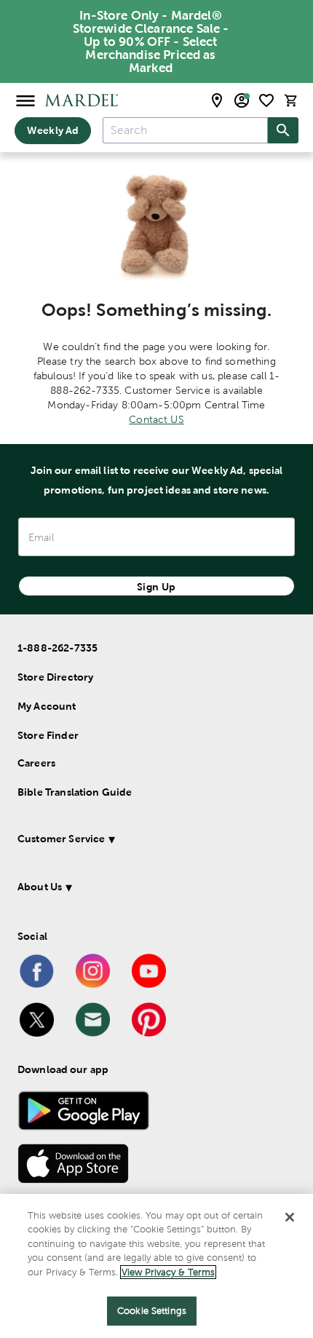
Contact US (156, 419)
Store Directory (55, 677)
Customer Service (61, 838)
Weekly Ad (53, 130)
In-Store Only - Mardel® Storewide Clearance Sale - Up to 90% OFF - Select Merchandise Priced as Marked (151, 41)
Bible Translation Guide (74, 792)
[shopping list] (266, 100)
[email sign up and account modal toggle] (241, 100)
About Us (39, 886)
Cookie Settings (151, 1310)
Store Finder (48, 735)
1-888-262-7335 (57, 648)
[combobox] (185, 130)
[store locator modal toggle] (217, 100)
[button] (150, 841)
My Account (46, 706)
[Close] (290, 1217)
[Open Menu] (25, 100)
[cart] (291, 100)
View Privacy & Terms (168, 1272)
